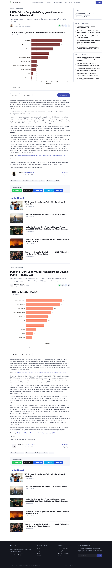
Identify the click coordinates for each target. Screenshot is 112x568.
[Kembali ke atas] (101, 565)
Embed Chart (27, 95)
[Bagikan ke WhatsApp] (59, 25)
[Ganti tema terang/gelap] (94, 2)
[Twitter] (14, 555)
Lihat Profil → (65, 172)
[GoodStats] (14, 546)
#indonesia (50, 180)
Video (38, 553)
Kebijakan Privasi (72, 565)
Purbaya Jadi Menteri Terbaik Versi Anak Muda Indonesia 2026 (36, 433)
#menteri (13, 452)
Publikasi (39, 555)
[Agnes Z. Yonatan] (14, 173)
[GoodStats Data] (15, 2)
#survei (51, 452)
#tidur (42, 180)
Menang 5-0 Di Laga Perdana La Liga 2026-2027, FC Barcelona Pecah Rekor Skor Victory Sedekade (47, 253)
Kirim (99, 555)
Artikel (38, 548)
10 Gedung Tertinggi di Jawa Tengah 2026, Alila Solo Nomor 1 (46, 214)
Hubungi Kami (61, 550)
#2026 (36, 452)
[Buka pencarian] (90, 2)
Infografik (39, 550)
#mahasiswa (35, 180)
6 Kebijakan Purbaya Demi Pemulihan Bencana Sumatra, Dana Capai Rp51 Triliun (41, 373)
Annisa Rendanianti (29, 444)
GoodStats (77, 2)
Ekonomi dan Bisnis (37, 2)
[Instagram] (64, 175)
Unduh (15, 95)
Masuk (99, 2)
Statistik (12, 8)
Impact (59, 555)
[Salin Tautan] (69, 25)
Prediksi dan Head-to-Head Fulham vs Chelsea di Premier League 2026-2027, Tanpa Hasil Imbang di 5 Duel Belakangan (46, 228)
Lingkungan (67, 2)
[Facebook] (11, 555)
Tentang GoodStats (63, 548)
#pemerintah (44, 452)
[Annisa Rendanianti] (14, 446)
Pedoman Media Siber (63, 553)
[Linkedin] (67, 175)
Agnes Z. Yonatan (29, 172)
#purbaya (20, 452)
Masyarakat (57, 2)
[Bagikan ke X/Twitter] (62, 25)
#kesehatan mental (15, 180)
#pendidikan (26, 180)
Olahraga (48, 2)
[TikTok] (21, 555)
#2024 (57, 180)
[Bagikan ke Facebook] (65, 25)
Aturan (65, 565)
